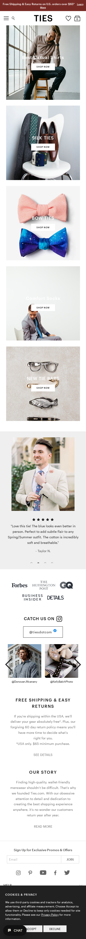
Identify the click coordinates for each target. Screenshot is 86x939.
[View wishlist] (68, 17)
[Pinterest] (30, 874)
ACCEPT (31, 928)
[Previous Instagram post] (8, 663)
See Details (43, 755)
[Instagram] (19, 874)
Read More (43, 826)
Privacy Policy (50, 914)
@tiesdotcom (41, 632)
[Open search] (13, 17)
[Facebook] (55, 874)
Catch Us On (39, 618)
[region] (43, 500)
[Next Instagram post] (77, 663)
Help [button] (7, 885)
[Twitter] (67, 874)
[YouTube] (43, 874)
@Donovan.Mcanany (24, 681)
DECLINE (55, 928)
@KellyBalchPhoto (61, 681)
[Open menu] (6, 17)
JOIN (70, 859)
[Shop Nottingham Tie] (43, 474)
